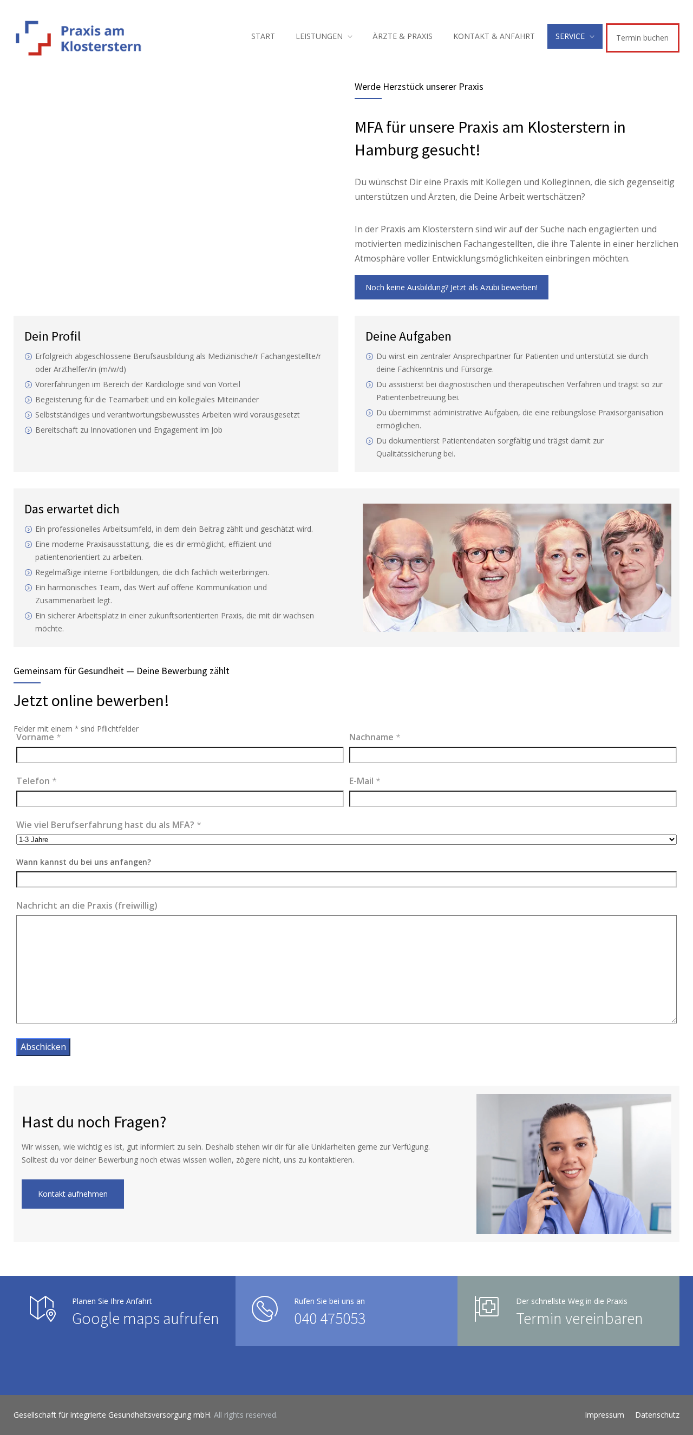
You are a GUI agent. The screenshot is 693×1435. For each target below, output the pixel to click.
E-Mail (365, 781)
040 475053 (329, 1318)
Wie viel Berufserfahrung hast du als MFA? (108, 825)
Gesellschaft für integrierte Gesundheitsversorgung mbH (112, 1415)
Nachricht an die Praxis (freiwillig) (87, 905)
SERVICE (570, 36)
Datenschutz (657, 1415)
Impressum (604, 1415)
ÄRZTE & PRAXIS (402, 36)
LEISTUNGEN (319, 36)
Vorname (38, 737)
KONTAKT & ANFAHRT (494, 36)
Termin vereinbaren (579, 1318)
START (263, 36)
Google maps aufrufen (145, 1318)
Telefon (36, 781)
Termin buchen (642, 37)
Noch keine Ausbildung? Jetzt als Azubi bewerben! (451, 287)
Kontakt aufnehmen (73, 1194)
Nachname (375, 737)
